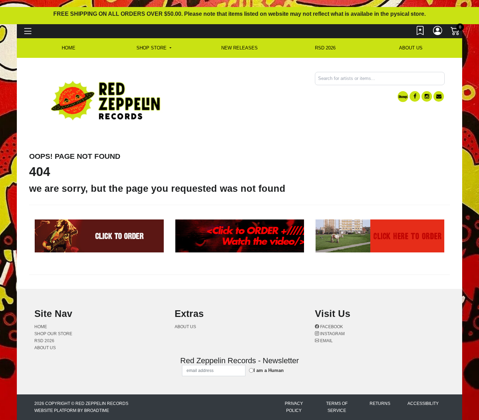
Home (40, 326)
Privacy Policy (294, 407)
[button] (154, 48)
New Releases (239, 47)
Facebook (331, 326)
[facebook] (415, 96)
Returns (380, 403)
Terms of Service (337, 407)
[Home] (106, 100)
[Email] (439, 96)
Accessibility (423, 403)
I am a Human (269, 370)
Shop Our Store (53, 333)
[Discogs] (403, 96)
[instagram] (427, 96)
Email (326, 340)
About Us (411, 47)
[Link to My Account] (438, 32)
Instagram (332, 333)
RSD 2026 (325, 47)
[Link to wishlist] (420, 32)
